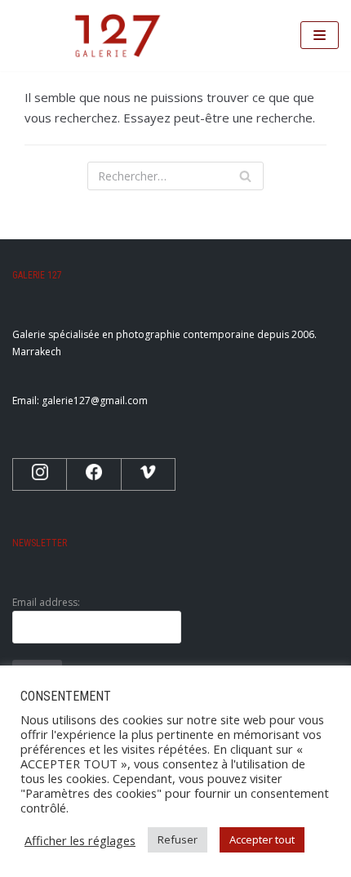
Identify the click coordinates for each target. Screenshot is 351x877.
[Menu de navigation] (319, 35)
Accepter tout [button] (262, 839)
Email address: (46, 602)
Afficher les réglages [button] (80, 840)
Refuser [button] (178, 839)
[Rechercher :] (175, 176)
